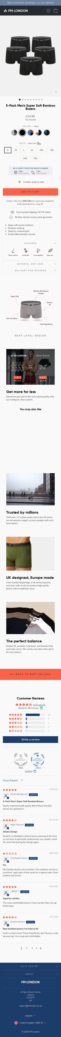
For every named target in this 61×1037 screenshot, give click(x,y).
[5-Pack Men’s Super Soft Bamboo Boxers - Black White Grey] (17, 456)
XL (32, 150)
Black (22, 132)
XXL (42, 150)
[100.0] (37, 759)
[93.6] (21, 759)
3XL (52, 150)
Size (28, 143)
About (29, 974)
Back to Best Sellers (33, 674)
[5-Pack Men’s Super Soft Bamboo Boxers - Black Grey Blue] (21, 456)
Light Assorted (30, 132)
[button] (16, 715)
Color (30, 126)
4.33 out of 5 (39, 704)
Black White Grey (38, 132)
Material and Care (30, 264)
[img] (10, 789)
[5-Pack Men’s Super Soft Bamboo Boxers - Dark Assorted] (5, 456)
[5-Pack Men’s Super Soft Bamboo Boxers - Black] (9, 456)
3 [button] (32, 948)
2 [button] (26, 948)
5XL (36, 158)
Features (30, 243)
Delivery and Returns (30, 270)
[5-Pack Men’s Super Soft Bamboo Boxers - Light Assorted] (13, 456)
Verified (28, 771)
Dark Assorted (14, 132)
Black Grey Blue (46, 132)
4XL (25, 158)
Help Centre (29, 966)
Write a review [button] (30, 739)
